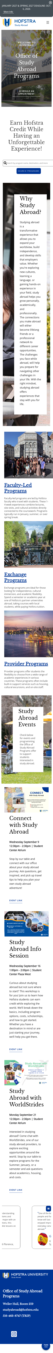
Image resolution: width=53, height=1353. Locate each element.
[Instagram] (14, 1335)
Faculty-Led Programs (18, 488)
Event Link (15, 900)
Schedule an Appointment (26, 92)
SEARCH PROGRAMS (28, 171)
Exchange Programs (15, 577)
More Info (8, 12)
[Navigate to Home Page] (19, 22)
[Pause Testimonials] (48, 1208)
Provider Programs (26, 664)
